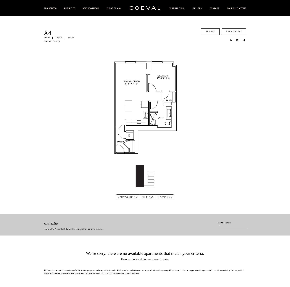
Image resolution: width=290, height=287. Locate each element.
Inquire (210, 31)
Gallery (197, 8)
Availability (234, 31)
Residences (50, 8)
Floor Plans (113, 8)
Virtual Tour (177, 8)
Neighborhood (91, 8)
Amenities (69, 8)
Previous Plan (128, 197)
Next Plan (164, 197)
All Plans (147, 197)
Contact (214, 8)
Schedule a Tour (236, 8)
